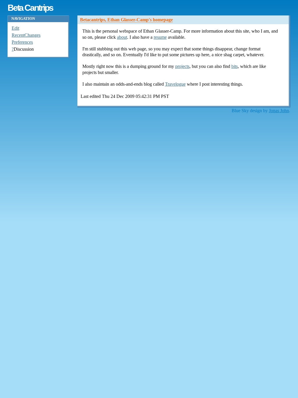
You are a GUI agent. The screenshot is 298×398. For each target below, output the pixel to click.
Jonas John (279, 110)
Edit (15, 28)
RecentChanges (26, 35)
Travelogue (175, 84)
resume (160, 37)
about (122, 37)
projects (182, 66)
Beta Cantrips (30, 8)
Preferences (22, 42)
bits (234, 66)
